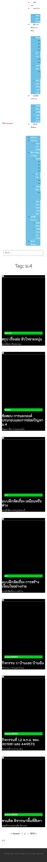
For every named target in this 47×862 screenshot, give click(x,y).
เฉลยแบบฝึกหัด (38, 18)
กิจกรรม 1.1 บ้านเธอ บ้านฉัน (23, 663)
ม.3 (42, 47)
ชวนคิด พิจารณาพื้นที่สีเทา (22, 820)
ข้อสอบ (38, 37)
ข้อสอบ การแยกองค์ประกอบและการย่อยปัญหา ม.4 (22, 420)
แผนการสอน (39, 67)
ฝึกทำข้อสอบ (33, 242)
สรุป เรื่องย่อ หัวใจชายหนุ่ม (22, 339)
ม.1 (42, 44)
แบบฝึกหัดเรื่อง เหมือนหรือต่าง (22, 503)
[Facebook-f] (21, 859)
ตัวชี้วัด (42, 74)
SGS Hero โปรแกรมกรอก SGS (39, 86)
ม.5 (42, 50)
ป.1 (42, 40)
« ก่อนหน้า (15, 833)
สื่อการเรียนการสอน (34, 27)
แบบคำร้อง (38, 119)
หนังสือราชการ (39, 113)
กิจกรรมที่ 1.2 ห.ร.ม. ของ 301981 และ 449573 (20, 742)
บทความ (36, 8)
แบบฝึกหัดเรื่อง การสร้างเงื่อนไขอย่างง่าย (20, 584)
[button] (33, 130)
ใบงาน (37, 54)
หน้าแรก (34, 137)
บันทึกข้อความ (39, 107)
